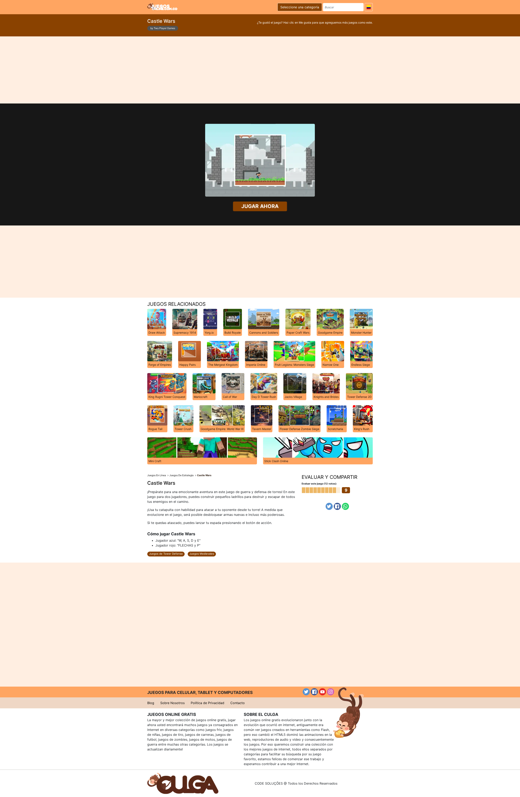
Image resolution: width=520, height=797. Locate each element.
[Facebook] (337, 506)
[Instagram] (330, 691)
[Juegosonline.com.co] (162, 6)
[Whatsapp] (345, 506)
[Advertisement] (260, 69)
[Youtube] (322, 691)
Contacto (237, 703)
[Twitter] (329, 506)
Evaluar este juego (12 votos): (319, 483)
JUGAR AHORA (260, 206)
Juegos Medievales (202, 553)
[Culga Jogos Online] (182, 783)
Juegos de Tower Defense (166, 553)
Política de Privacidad (207, 703)
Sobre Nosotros (172, 703)
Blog (150, 703)
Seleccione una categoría (299, 7)
